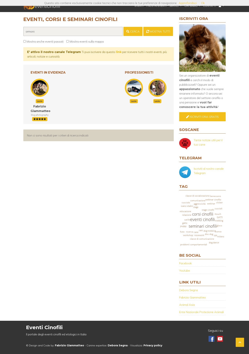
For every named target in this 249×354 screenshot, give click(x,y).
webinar (211, 203)
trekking (219, 220)
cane (196, 232)
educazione (185, 211)
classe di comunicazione (202, 238)
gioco (219, 225)
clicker (219, 202)
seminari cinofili (203, 226)
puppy (183, 226)
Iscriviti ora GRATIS (204, 117)
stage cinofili (208, 209)
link (119, 52)
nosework (199, 235)
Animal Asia (187, 305)
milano (220, 236)
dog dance (214, 242)
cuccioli (218, 208)
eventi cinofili (202, 219)
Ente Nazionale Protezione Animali (201, 312)
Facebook (185, 263)
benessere (215, 196)
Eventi (139, 5)
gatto (184, 222)
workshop (188, 235)
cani (201, 230)
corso (218, 231)
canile (187, 219)
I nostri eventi (156, 5)
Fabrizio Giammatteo (192, 297)
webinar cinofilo (213, 199)
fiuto (182, 231)
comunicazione (197, 200)
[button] (221, 6)
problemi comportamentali (193, 244)
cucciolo (186, 202)
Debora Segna (188, 290)
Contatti (209, 5)
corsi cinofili (202, 214)
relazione (186, 214)
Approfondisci (188, 3)
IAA (215, 235)
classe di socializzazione (198, 195)
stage (196, 207)
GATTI (220, 217)
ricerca (189, 231)
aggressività (199, 203)
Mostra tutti (159, 31)
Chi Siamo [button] (191, 5)
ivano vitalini (187, 206)
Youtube (184, 270)
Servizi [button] (174, 5)
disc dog (209, 234)
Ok (203, 3)
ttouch (218, 214)
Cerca (134, 31)
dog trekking (210, 230)
